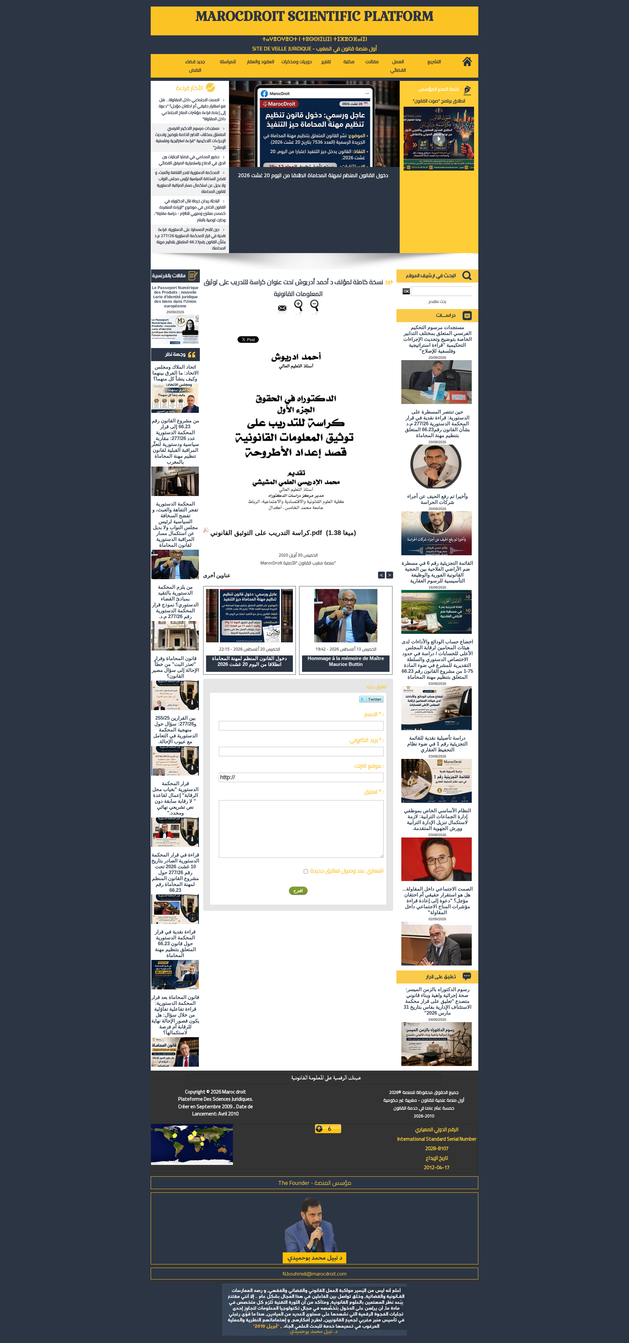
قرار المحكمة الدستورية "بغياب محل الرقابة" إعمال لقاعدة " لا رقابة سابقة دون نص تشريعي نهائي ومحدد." (175, 798)
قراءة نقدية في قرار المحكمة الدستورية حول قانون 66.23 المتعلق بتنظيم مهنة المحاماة (175, 943)
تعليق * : (374, 791)
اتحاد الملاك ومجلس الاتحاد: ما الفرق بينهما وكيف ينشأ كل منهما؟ (175, 372)
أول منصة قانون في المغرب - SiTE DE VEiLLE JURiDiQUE (314, 48)
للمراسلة (228, 61)
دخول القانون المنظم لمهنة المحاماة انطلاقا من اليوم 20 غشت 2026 (313, 175)
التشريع (434, 61)
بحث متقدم (437, 301)
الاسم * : (374, 714)
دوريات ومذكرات (296, 61)
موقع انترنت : (369, 766)
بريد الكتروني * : (367, 740)
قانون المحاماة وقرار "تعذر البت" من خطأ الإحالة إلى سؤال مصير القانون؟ (175, 667)
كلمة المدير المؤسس (439, 89)
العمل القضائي (398, 65)
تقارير (326, 61)
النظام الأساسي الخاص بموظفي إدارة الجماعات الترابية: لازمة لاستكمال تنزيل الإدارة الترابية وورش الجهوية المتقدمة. (437, 819)
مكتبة (348, 61)
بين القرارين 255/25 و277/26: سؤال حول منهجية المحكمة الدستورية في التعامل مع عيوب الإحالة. (175, 729)
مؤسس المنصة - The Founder (314, 1182)
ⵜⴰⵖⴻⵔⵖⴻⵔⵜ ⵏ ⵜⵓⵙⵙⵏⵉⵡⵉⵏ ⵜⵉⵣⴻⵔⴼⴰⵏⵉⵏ (314, 39)
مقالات (372, 61)
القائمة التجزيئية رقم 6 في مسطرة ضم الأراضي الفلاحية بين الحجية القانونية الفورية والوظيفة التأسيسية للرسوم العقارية (437, 571)
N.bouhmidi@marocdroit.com (314, 1274)
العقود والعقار (260, 61)
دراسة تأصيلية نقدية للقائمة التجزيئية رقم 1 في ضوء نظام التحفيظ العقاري (437, 743)
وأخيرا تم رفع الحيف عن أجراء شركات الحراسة (437, 499)
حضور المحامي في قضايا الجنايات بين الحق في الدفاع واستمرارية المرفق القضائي (192, 160)
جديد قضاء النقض (195, 65)
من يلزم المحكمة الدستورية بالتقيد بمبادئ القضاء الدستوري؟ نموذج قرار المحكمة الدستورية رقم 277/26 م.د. (175, 601)
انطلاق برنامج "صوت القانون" (439, 101)
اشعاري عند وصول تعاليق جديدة (347, 870)
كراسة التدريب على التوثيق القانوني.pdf (266, 532)
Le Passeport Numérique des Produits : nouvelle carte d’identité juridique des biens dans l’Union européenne (175, 296)
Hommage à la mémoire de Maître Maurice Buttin (346, 661)
